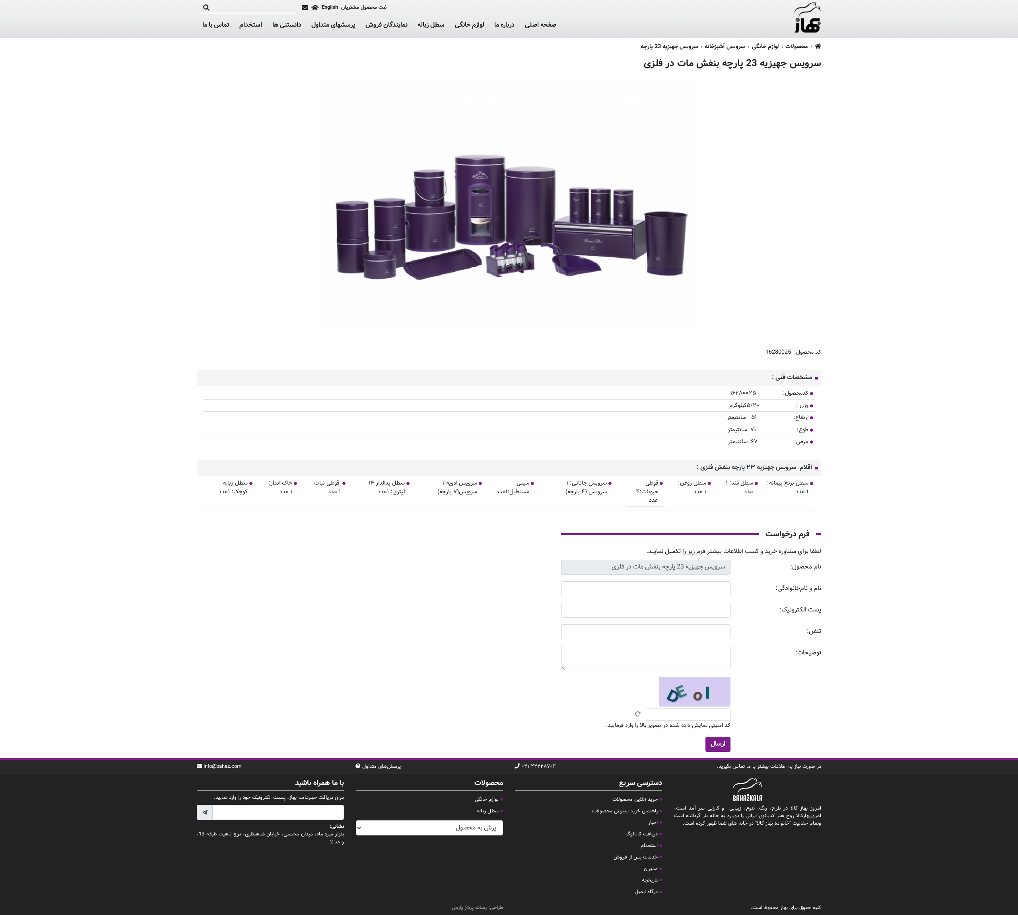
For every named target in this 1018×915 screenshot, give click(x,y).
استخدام (250, 25)
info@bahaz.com (222, 767)
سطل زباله (431, 25)
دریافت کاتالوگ (642, 834)
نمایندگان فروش (386, 25)
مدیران (651, 869)
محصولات (796, 46)
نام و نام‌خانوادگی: (798, 589)
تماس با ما (215, 25)
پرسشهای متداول (333, 25)
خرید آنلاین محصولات (635, 800)
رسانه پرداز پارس (469, 908)
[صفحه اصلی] (315, 7)
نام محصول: (805, 567)
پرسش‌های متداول (381, 767)
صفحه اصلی (540, 25)
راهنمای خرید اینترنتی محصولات (625, 811)
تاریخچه (650, 880)
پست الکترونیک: (800, 610)
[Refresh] (637, 714)
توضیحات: (808, 653)
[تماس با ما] (305, 7)
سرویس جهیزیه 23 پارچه (669, 46)
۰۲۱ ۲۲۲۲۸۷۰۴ (538, 767)
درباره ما (504, 25)
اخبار (653, 823)
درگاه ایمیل (646, 892)
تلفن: (814, 632)
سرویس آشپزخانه (725, 46)
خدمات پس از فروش (636, 857)
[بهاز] (808, 19)
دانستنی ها (286, 25)
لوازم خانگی (469, 25)
